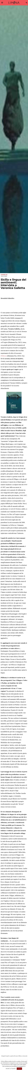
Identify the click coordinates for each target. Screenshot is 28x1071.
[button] (26, 3)
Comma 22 (4, 274)
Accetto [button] (19, 1068)
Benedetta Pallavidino (7, 298)
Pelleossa (4, 356)
